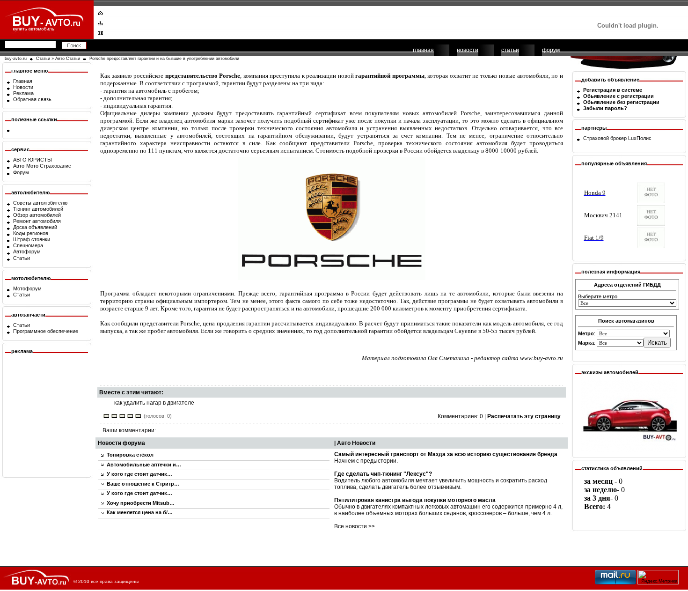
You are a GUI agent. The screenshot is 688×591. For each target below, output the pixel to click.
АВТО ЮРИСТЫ (32, 160)
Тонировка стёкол (130, 455)
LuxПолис (639, 138)
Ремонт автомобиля (37, 221)
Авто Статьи (67, 58)
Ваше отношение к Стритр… (143, 484)
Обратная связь (32, 99)
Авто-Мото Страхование (42, 166)
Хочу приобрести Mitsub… (141, 503)
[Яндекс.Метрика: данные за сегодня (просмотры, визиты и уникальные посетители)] (658, 577)
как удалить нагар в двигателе (154, 402)
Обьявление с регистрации (618, 96)
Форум (21, 172)
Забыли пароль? (605, 108)
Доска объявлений (35, 227)
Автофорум (27, 251)
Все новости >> (354, 526)
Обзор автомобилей (37, 215)
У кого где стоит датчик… (139, 474)
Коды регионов (30, 233)
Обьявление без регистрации (621, 102)
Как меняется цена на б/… (140, 512)
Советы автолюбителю (40, 203)
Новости (23, 87)
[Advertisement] (338, 21)
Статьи (43, 58)
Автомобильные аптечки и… (144, 464)
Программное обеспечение (45, 331)
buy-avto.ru (16, 58)
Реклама (23, 93)
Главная (22, 81)
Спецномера (28, 245)
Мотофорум (27, 288)
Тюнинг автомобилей (38, 209)
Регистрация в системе (612, 90)
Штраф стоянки (31, 239)
